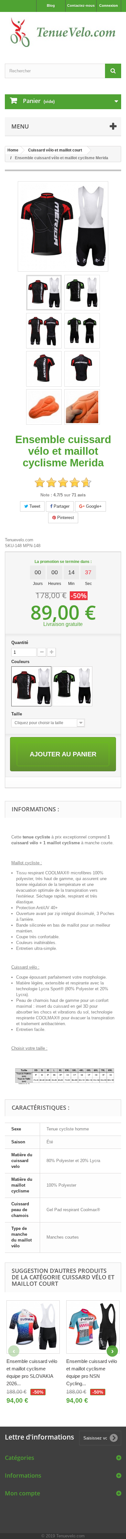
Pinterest (65, 517)
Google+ (93, 506)
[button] (112, 1351)
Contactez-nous (81, 5)
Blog (51, 5)
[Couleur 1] (31, 686)
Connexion (108, 5)
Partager (60, 506)
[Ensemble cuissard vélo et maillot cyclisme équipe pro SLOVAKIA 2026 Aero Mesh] (33, 1327)
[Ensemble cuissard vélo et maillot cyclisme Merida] (43, 292)
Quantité (19, 642)
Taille (17, 714)
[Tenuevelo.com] (63, 32)
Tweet (34, 506)
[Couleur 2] (72, 686)
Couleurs (21, 661)
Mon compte (22, 1493)
